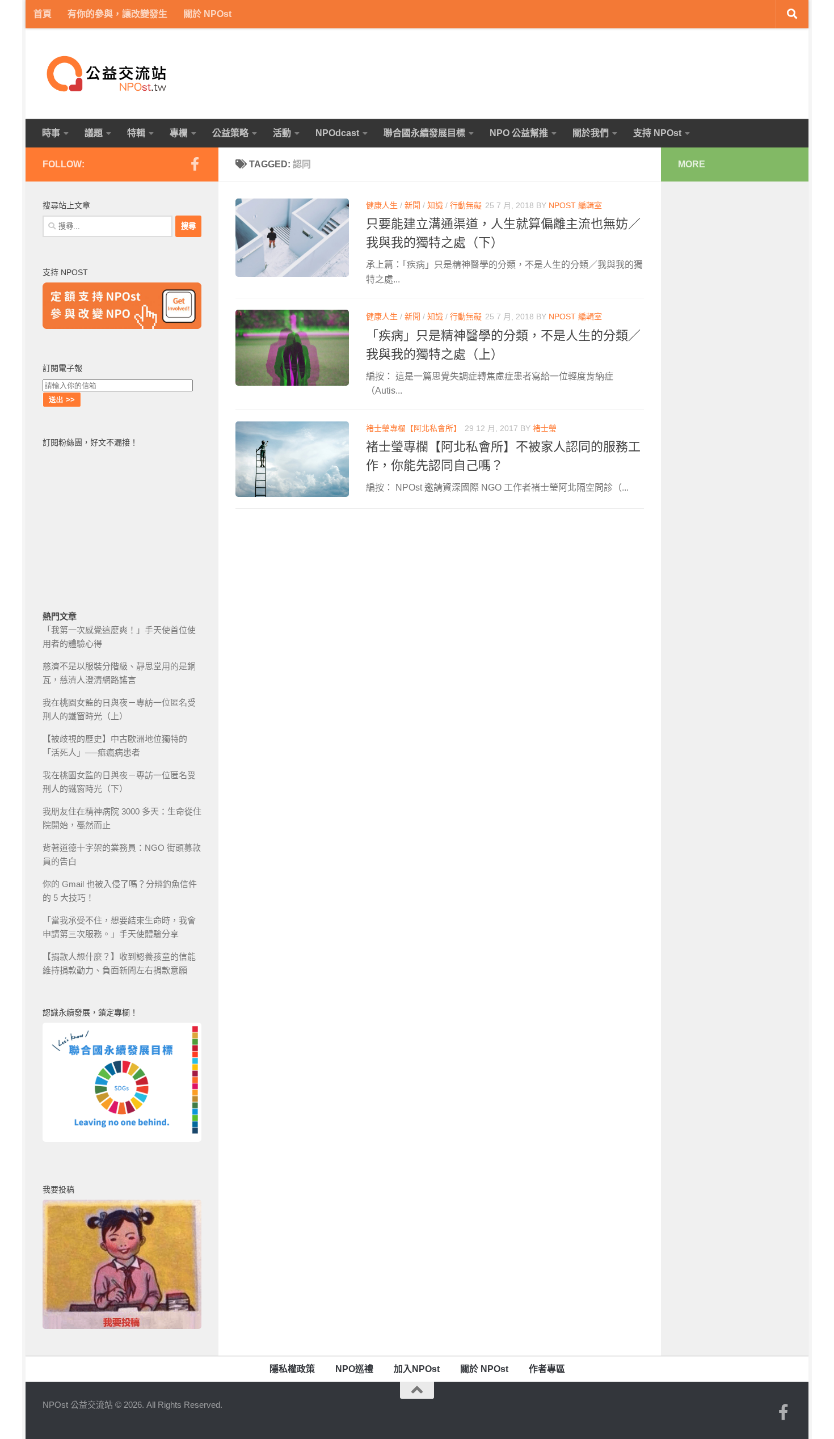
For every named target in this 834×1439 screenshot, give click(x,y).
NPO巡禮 (354, 1369)
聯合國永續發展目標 (424, 133)
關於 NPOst (207, 14)
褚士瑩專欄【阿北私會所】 (413, 428)
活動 (282, 133)
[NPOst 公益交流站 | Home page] (108, 73)
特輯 (136, 133)
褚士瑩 (545, 428)
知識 (435, 205)
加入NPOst (417, 1369)
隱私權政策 (292, 1369)
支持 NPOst (657, 133)
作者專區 (547, 1369)
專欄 (179, 133)
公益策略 (230, 133)
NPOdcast (337, 133)
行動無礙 (466, 205)
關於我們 (590, 133)
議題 (94, 133)
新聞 (412, 205)
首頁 (42, 14)
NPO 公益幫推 (519, 133)
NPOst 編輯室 (575, 205)
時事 (51, 133)
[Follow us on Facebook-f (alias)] (194, 164)
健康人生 (382, 205)
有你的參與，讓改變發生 (117, 14)
